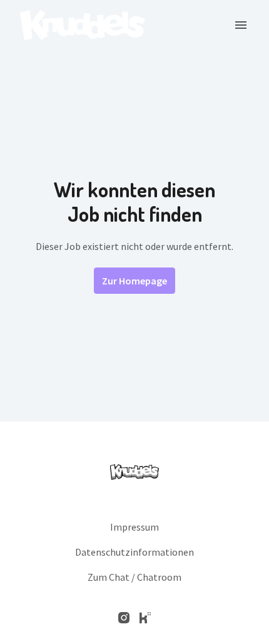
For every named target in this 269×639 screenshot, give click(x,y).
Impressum (134, 527)
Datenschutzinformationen (134, 552)
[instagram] (123, 617)
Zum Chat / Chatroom (134, 577)
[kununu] (145, 617)
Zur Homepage (134, 280)
